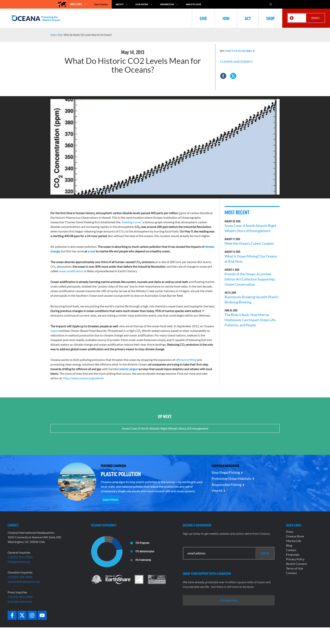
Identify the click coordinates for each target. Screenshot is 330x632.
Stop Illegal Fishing (226, 472)
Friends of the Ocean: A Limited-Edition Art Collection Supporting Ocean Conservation (249, 279)
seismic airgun (128, 369)
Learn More (110, 499)
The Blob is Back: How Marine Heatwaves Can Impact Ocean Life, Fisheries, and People (250, 320)
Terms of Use (294, 568)
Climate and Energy (236, 61)
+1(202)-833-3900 (20, 557)
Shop (270, 18)
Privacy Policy (295, 559)
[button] (223, 76)
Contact (291, 573)
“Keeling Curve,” (131, 222)
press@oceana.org (20, 601)
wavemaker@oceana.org (24, 581)
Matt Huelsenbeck (240, 51)
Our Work (141, 4)
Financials (292, 554)
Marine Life (293, 541)
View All (217, 490)
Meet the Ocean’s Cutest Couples (249, 243)
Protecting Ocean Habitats (231, 478)
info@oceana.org (19, 561)
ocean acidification (71, 271)
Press (289, 531)
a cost (91, 251)
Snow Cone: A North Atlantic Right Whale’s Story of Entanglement (165, 428)
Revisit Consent (296, 563)
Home (53, 34)
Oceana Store (295, 536)
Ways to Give (193, 4)
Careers (291, 550)
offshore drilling (186, 359)
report (54, 330)
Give (203, 18)
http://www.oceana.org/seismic (83, 378)
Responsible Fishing (226, 485)
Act (248, 18)
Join (225, 18)
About (120, 4)
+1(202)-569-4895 (20, 577)
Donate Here (228, 600)
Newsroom (167, 4)
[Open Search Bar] (271, 4)
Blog (60, 34)
